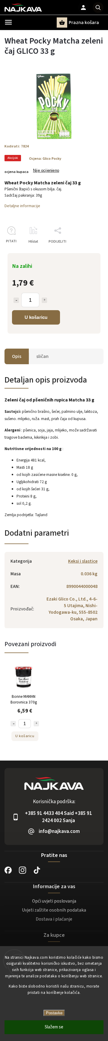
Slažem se (54, 1027)
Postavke (54, 1013)
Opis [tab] (16, 356)
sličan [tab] (42, 356)
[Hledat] (98, 7)
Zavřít (85, 252)
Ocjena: (45, 158)
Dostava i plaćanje (54, 919)
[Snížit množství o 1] (16, 300)
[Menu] (8, 22)
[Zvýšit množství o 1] (44, 300)
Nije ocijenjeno (46, 171)
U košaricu (36, 317)
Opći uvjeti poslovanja (54, 901)
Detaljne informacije (22, 206)
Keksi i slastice (83, 561)
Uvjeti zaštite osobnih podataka (54, 910)
